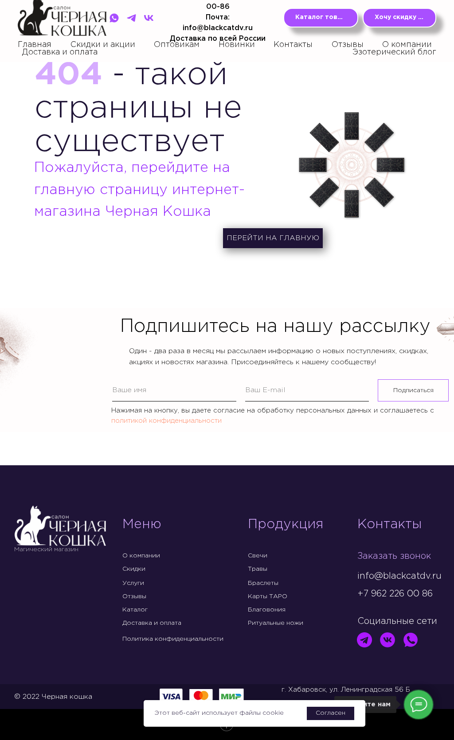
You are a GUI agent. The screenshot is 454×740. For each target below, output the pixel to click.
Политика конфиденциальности (172, 639)
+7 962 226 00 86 (395, 594)
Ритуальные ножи (275, 623)
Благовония (267, 609)
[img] (364, 639)
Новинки (237, 44)
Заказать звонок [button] (394, 556)
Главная (34, 44)
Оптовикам (177, 44)
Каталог (135, 609)
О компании (407, 44)
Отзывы (348, 44)
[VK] (148, 17)
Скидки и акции (102, 44)
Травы (257, 569)
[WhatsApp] (114, 17)
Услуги (133, 583)
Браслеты (263, 583)
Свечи (257, 555)
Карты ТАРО (267, 596)
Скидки (133, 569)
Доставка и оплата (60, 52)
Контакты (293, 44)
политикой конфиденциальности (166, 421)
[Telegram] (131, 17)
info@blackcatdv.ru (399, 576)
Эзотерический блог (394, 52)
